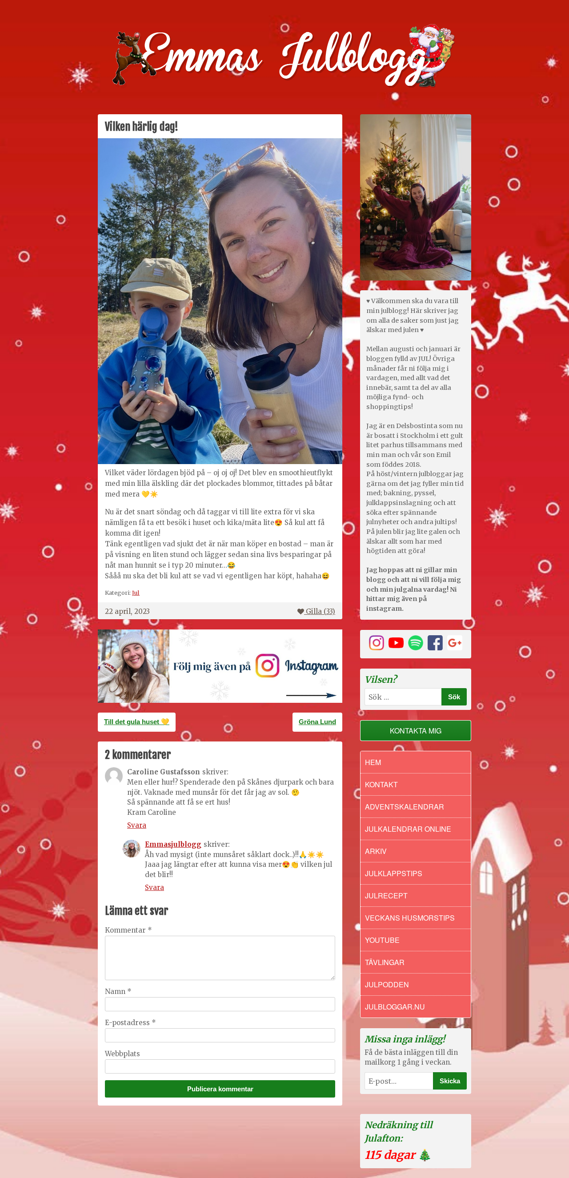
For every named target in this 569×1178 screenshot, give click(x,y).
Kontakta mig (415, 730)
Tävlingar (385, 962)
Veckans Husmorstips (410, 918)
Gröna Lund (317, 721)
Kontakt (381, 784)
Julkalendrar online (408, 829)
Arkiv (376, 851)
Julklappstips (393, 873)
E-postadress (130, 1022)
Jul (136, 592)
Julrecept (386, 895)
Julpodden (387, 984)
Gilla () (320, 611)
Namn (118, 991)
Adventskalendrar (404, 806)
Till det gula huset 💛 (136, 721)
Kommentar (128, 930)
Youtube (382, 940)
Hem (373, 762)
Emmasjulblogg (173, 844)
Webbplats (122, 1054)
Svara (136, 825)
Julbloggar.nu (395, 1007)
